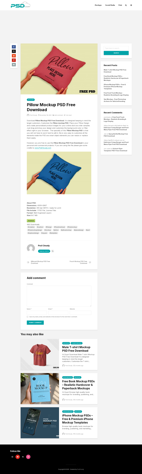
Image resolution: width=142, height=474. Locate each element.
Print (120, 5)
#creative (31, 227)
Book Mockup (67, 377)
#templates (53, 233)
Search (116, 53)
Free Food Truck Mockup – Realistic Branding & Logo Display (115, 119)
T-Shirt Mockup (76, 343)
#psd (88, 230)
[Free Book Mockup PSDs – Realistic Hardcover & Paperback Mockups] (40, 388)
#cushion (40, 227)
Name (29, 309)
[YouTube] (17, 457)
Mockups (98, 5)
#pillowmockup (66, 230)
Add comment (58, 115)
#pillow (56, 230)
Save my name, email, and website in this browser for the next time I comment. (53, 316)
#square (44, 233)
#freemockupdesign (35, 230)
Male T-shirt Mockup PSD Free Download (76, 349)
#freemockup (72, 227)
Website (72, 309)
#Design (49, 227)
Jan (105, 134)
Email (50, 309)
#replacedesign (33, 233)
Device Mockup (67, 411)
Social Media (110, 5)
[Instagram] (12, 457)
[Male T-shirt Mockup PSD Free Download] (40, 354)
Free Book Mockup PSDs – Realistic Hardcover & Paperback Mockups (78, 385)
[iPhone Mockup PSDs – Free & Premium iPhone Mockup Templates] (40, 423)
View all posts (44, 251)
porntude (107, 117)
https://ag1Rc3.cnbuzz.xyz (113, 140)
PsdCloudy (80, 469)
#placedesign (78, 230)
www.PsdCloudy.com (43, 148)
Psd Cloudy (33, 115)
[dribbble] (28, 457)
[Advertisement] (71, 25)
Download (31, 221)
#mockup (47, 230)
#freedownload (59, 227)
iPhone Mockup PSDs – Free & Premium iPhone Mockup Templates (77, 419)
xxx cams (107, 148)
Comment (30, 284)
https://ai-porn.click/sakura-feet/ (115, 125)
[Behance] (23, 457)
